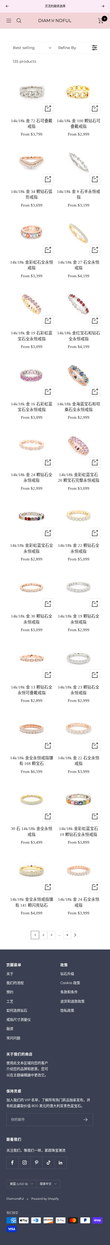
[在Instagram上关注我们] (24, 1163)
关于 (9, 973)
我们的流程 (15, 983)
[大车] (101, 20)
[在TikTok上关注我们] (48, 1163)
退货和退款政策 (72, 1001)
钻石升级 (67, 973)
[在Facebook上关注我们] (12, 1163)
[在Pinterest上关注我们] (36, 1163)
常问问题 (13, 1038)
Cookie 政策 (70, 983)
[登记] (85, 1119)
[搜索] (19, 20)
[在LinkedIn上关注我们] (60, 1163)
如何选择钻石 (16, 1010)
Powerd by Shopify (45, 1199)
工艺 (9, 1001)
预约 (9, 992)
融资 (9, 1028)
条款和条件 (69, 992)
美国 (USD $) (19, 1184)
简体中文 (46, 1184)
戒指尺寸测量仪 (18, 1019)
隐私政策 (67, 1010)
